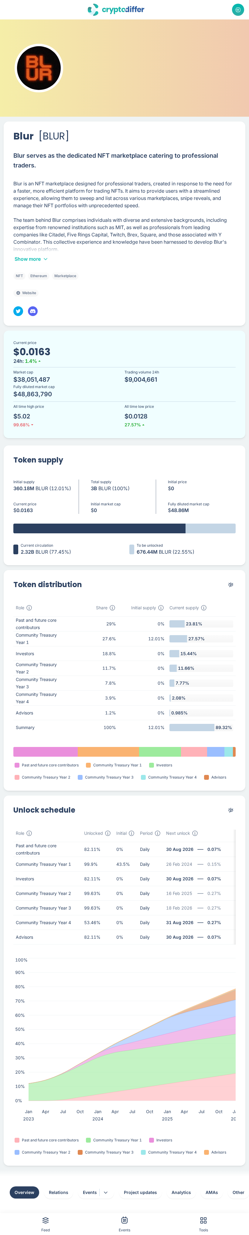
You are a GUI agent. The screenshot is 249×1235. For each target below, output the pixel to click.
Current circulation (37, 545)
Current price (24, 504)
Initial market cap (106, 504)
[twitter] (18, 311)
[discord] (33, 311)
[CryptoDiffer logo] (116, 10)
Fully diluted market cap (188, 504)
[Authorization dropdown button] (238, 10)
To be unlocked (150, 545)
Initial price (177, 482)
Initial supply (24, 482)
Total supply (101, 482)
